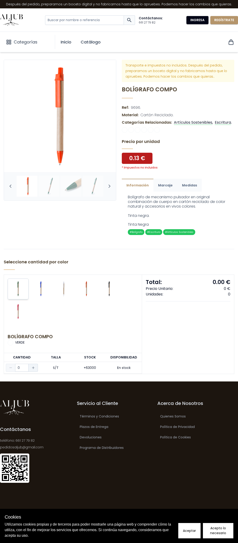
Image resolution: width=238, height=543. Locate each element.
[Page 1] (27, 186)
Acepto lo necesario (218, 530)
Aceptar (189, 530)
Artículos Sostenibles (193, 122)
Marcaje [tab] (165, 185)
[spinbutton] (22, 368)
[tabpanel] (178, 215)
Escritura (223, 122)
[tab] (27, 186)
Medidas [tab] (189, 185)
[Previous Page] (10, 186)
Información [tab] (137, 185)
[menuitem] (66, 42)
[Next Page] (109, 186)
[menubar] (80, 42)
